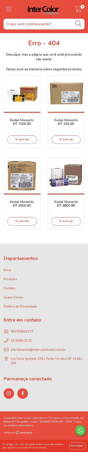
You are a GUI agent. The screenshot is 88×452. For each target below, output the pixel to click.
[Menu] (9, 9)
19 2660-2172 (21, 340)
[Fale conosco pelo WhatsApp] (80, 430)
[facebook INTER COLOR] (22, 393)
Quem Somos (13, 297)
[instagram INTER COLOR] (9, 393)
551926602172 (22, 331)
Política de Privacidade (20, 306)
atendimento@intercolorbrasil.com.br (38, 349)
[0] (78, 10)
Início (7, 270)
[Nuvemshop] (18, 433)
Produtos (10, 279)
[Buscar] (78, 23)
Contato (9, 288)
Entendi (77, 446)
